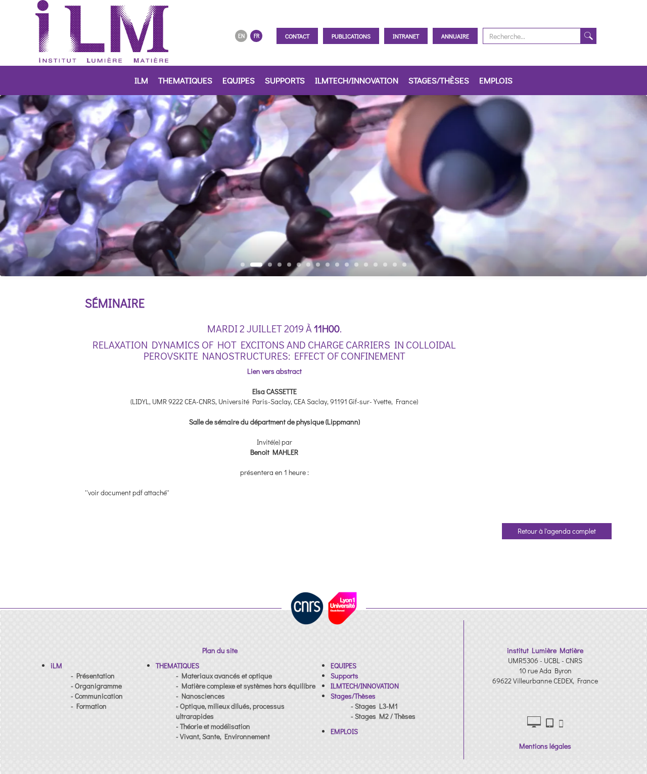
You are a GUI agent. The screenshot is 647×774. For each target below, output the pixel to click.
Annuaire (455, 36)
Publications (351, 36)
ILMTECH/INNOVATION (356, 80)
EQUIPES (238, 80)
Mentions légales (545, 746)
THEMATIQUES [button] (185, 80)
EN (241, 35)
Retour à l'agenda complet (557, 531)
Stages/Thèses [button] (438, 80)
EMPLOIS (496, 80)
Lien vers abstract (274, 371)
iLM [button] (141, 80)
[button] (56, 665)
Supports (285, 80)
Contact (297, 36)
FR (256, 35)
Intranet (406, 36)
